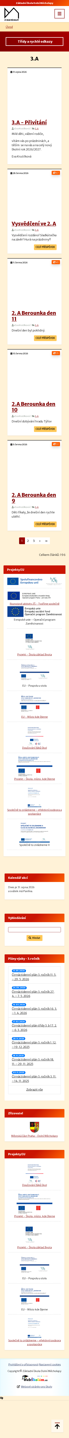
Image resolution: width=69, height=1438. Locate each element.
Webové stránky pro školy (36, 1386)
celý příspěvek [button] (45, 247)
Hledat (35, 937)
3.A (37, 128)
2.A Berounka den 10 (33, 407)
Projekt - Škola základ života (34, 654)
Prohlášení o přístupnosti (23, 1364)
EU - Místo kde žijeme (34, 716)
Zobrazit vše (34, 1089)
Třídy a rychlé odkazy (35, 41)
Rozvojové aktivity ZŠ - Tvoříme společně (34, 603)
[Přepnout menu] (59, 13)
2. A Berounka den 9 (34, 498)
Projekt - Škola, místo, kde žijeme (34, 779)
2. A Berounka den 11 (34, 316)
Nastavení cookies (50, 1364)
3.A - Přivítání (29, 122)
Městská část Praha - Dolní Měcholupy (34, 1136)
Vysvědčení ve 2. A (34, 223)
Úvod (9, 27)
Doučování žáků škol (34, 747)
